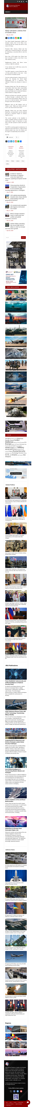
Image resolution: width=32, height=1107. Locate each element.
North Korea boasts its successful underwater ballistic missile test (21, 154)
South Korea (7, 453)
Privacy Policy (20, 1102)
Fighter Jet (14, 444)
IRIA (7, 1102)
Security (21, 451)
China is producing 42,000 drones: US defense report (10, 153)
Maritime (20, 446)
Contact (15, 1102)
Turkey (25, 453)
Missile (7, 449)
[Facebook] (17, 1)
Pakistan (22, 449)
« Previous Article (10, 147)
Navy (15, 449)
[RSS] (23, 1)
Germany (22, 444)
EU (25, 442)
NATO (12, 449)
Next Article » (21, 147)
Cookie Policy (8, 1105)
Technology (15, 453)
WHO (7, 164)
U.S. (7, 454)
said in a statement (17, 80)
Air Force (12, 438)
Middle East (9, 448)
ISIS (11, 446)
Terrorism (20, 453)
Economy (22, 442)
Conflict (16, 440)
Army (15, 438)
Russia (15, 451)
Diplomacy (15, 442)
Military (20, 447)
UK (10, 455)
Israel (14, 446)
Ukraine (14, 455)
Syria (11, 453)
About (11, 1102)
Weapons (8, 456)
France (17, 444)
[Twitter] (19, 1)
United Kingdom (20, 455)
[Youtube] (21, 1)
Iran (9, 446)
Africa (7, 161)
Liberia (17, 161)
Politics (11, 451)
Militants (15, 447)
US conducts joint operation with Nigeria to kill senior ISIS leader (18, 207)
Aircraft (7, 438)
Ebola (12, 161)
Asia (18, 438)
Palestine (6, 451)
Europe (8, 444)
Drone (18, 442)
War (24, 455)
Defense (9, 442)
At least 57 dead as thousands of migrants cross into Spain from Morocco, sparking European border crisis (16, 177)
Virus (23, 161)
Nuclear (19, 449)
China (11, 440)
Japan (17, 445)
